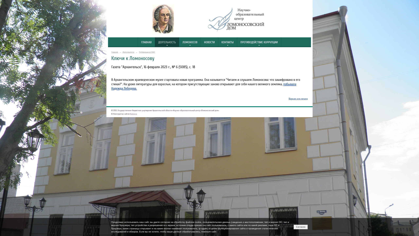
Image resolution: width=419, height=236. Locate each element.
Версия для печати (298, 99)
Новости (209, 42)
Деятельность (167, 42)
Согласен (300, 227)
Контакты (227, 42)
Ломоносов (189, 42)
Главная (146, 42)
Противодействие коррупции (259, 42)
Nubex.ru (133, 114)
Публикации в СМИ (147, 52)
